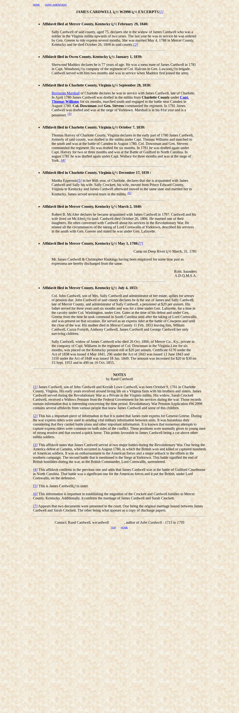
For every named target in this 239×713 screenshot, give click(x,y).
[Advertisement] (119, 589)
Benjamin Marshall (66, 93)
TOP (113, 527)
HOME (36, 5)
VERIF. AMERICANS (56, 5)
